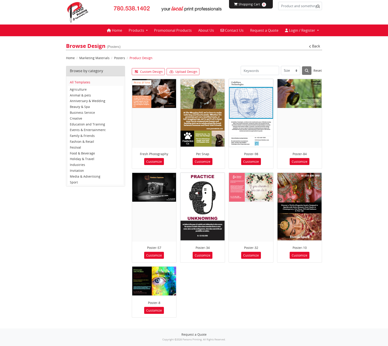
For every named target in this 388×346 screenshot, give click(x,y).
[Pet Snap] (202, 113)
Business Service (82, 112)
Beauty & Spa (80, 107)
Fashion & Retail (82, 141)
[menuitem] (114, 30)
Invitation (77, 170)
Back (316, 46)
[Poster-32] (251, 187)
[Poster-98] (251, 113)
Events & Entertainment (88, 130)
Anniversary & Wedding (87, 101)
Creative (76, 118)
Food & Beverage (82, 153)
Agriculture (78, 89)
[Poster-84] (299, 93)
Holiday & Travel (82, 159)
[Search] (306, 70)
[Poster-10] (299, 207)
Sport (74, 182)
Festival (75, 147)
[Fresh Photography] (154, 93)
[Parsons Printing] (78, 12)
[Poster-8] (154, 281)
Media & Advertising (85, 176)
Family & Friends (82, 136)
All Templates (80, 82)
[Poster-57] (154, 187)
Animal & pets (80, 95)
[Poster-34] (202, 207)
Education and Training (87, 124)
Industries (77, 165)
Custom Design (151, 71)
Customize (154, 161)
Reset (317, 70)
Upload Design (186, 71)
